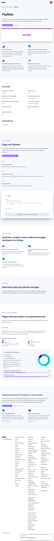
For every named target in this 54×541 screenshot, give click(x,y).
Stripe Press (44, 476)
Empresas (30, 439)
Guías (42, 439)
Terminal (17, 483)
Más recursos (44, 464)
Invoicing (17, 463)
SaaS (29, 468)
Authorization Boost (19, 443)
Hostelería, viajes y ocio (33, 477)
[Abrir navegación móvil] (51, 2)
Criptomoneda (18, 454)
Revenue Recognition (20, 478)
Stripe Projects (31, 526)
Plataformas (31, 466)
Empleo (42, 473)
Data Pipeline (18, 456)
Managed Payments (19, 469)
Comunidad (43, 444)
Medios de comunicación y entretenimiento (32, 482)
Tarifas (15, 25)
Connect (17, 452)
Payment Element (38, 67)
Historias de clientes (45, 441)
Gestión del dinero (32, 464)
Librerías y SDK (31, 524)
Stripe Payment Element (15, 253)
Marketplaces (31, 462)
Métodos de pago (7, 7)
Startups (30, 441)
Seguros (30, 478)
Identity (17, 461)
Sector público (31, 492)
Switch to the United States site (28, 537)
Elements (17, 457)
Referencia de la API (32, 517)
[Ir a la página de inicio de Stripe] (3, 437)
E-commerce (31, 448)
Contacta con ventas (18, 405)
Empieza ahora (6, 405)
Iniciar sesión (44, 490)
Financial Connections (20, 459)
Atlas (16, 441)
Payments (17, 472)
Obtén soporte (44, 483)
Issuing (16, 465)
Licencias (43, 457)
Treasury (17, 485)
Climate (17, 450)
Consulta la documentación (10, 155)
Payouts (17, 474)
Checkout (4, 254)
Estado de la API (31, 519)
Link (16, 467)
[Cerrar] (51, 534)
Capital (16, 446)
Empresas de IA (31, 469)
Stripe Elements (6, 421)
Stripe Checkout (32, 421)
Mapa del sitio (44, 459)
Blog (42, 443)
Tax (16, 482)
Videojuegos (31, 475)
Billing (16, 444)
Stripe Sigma (18, 480)
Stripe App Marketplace (33, 503)
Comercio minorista (32, 494)
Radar (16, 476)
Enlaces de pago (19, 470)
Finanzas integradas (32, 450)
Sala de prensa (44, 474)
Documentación (7, 25)
